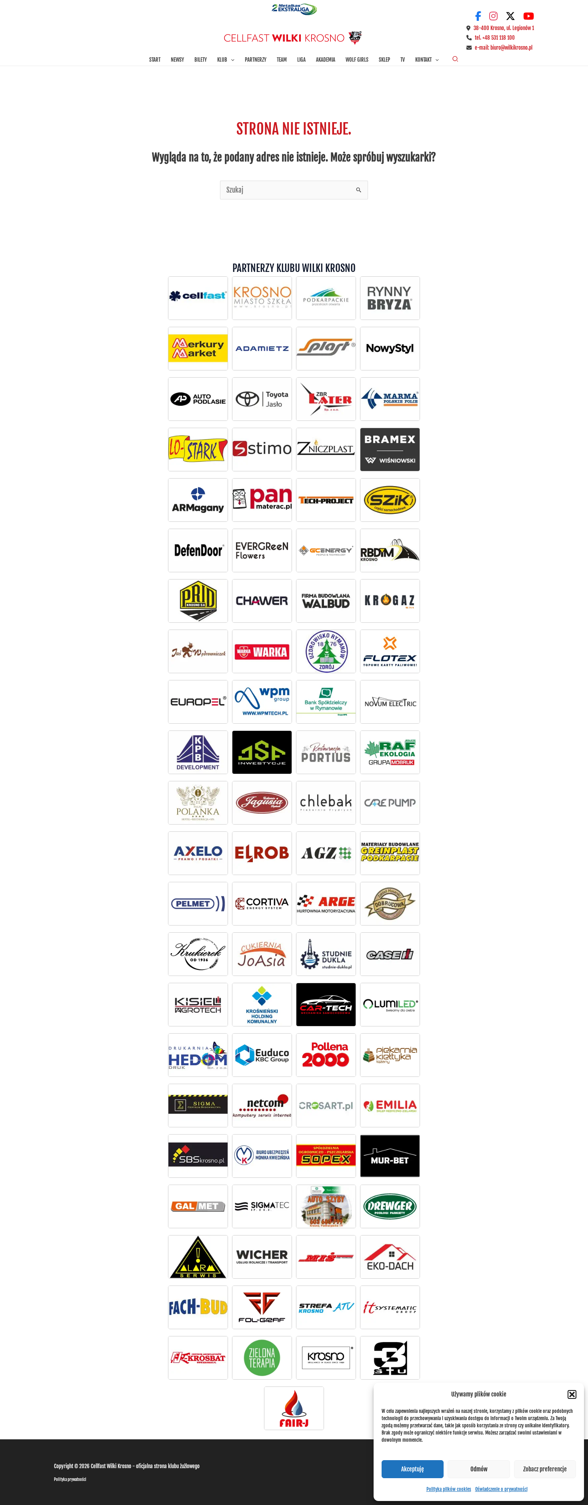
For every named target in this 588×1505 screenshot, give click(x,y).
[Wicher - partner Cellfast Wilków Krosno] (262, 1256)
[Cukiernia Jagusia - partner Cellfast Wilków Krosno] (262, 802)
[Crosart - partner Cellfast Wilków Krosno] (326, 1105)
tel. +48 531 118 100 (495, 37)
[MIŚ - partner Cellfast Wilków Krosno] (326, 1256)
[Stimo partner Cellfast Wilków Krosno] (262, 449)
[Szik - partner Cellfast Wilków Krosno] (390, 500)
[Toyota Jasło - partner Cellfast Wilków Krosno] (198, 399)
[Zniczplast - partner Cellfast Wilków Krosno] (326, 449)
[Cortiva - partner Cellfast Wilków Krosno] (262, 903)
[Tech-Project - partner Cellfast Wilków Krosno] (326, 500)
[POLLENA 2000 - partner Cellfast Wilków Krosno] (326, 1055)
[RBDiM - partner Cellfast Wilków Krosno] (390, 550)
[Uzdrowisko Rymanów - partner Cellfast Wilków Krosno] (326, 651)
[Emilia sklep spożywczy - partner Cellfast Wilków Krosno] (390, 1105)
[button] (572, 1394)
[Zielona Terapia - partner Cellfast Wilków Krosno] (262, 1357)
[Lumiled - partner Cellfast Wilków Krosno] (390, 1004)
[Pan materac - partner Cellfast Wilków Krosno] (262, 500)
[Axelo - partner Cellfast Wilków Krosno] (198, 853)
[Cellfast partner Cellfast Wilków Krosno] (198, 298)
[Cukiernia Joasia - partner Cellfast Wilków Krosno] (262, 954)
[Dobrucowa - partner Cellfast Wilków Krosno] (390, 903)
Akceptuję (412, 1469)
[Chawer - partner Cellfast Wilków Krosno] (262, 600)
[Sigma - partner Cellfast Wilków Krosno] (198, 1105)
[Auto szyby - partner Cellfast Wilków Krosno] (326, 1206)
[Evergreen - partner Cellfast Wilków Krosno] (262, 550)
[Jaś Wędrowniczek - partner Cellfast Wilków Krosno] (198, 651)
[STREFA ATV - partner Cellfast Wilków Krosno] (326, 1307)
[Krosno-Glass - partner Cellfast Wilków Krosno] (326, 1357)
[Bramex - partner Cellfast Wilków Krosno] (390, 449)
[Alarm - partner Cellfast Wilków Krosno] (198, 1256)
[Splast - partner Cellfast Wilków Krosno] (326, 348)
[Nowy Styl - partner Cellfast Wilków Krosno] (390, 348)
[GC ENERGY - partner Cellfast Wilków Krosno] (326, 550)
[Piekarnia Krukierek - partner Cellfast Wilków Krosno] (198, 954)
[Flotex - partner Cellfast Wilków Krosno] (390, 651)
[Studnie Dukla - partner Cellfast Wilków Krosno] (326, 954)
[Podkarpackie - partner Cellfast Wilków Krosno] (326, 298)
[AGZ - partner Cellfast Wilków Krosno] (326, 853)
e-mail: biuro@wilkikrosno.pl (503, 47)
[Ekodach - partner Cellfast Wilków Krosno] (390, 1256)
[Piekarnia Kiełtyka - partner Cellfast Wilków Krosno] (390, 1055)
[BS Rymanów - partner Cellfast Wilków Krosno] (326, 701)
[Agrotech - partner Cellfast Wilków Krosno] (198, 1004)
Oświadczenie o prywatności (501, 1489)
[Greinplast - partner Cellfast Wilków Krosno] (390, 853)
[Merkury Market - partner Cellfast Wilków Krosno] (198, 348)
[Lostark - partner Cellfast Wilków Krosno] (198, 449)
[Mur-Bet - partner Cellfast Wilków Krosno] (390, 1156)
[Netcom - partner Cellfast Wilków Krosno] (262, 1105)
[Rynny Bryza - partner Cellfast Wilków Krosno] (390, 298)
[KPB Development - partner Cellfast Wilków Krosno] (198, 752)
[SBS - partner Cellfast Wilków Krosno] (198, 1156)
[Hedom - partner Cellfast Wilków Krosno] (198, 1055)
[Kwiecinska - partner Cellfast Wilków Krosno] (262, 1156)
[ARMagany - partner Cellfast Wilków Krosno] (198, 500)
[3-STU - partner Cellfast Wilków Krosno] (390, 1357)
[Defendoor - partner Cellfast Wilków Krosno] (198, 550)
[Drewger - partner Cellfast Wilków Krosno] (390, 1206)
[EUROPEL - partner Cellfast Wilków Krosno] (198, 701)
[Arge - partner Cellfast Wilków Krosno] (326, 903)
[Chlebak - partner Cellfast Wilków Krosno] (326, 802)
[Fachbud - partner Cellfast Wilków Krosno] (198, 1307)
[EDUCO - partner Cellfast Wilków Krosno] (262, 1055)
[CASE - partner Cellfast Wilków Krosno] (390, 954)
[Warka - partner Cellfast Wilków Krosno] (262, 651)
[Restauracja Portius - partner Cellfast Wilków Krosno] (326, 752)
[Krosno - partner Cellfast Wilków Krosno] (262, 298)
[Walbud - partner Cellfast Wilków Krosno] (326, 600)
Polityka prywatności (70, 1479)
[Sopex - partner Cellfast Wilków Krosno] (326, 1156)
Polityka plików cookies (448, 1489)
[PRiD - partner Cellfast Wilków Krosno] (198, 600)
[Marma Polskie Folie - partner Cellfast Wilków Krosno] (390, 399)
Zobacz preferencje (545, 1469)
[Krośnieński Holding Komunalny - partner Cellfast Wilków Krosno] (262, 1004)
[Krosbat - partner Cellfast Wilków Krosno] (198, 1357)
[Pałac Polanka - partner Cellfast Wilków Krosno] (198, 802)
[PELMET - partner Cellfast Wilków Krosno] (198, 903)
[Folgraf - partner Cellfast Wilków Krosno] (262, 1307)
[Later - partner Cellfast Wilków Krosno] (326, 399)
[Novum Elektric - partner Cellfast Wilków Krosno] (390, 701)
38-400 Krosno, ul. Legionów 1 (504, 28)
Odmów (479, 1469)
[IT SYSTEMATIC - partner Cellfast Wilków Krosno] (390, 1307)
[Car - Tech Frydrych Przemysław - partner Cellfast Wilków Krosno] (326, 1004)
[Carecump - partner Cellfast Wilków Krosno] (390, 802)
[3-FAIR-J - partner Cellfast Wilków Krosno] (294, 1408)
